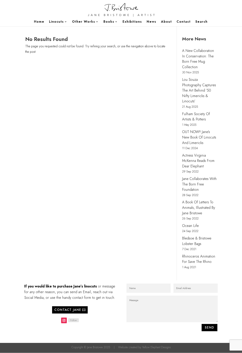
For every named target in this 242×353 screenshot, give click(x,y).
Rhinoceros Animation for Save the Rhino (198, 259)
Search (201, 22)
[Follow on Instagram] (64, 320)
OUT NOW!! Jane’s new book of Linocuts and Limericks (199, 137)
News (151, 22)
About (166, 22)
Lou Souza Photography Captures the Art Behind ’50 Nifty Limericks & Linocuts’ (199, 90)
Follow (73, 320)
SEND (209, 327)
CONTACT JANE (67, 309)
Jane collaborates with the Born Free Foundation (199, 184)
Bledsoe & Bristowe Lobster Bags (196, 241)
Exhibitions (132, 22)
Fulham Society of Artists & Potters (196, 116)
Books (108, 22)
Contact (184, 22)
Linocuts (56, 22)
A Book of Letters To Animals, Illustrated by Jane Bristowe (198, 208)
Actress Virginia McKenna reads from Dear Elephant (198, 161)
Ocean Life (190, 225)
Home (39, 22)
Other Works (83, 22)
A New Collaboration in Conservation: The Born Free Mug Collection (198, 59)
